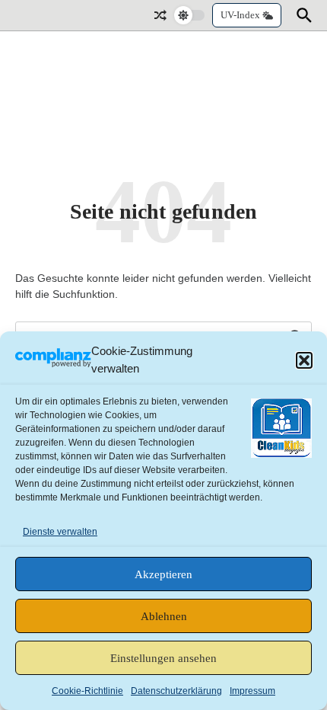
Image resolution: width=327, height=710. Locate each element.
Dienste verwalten (60, 531)
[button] (304, 360)
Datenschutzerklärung (176, 691)
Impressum (252, 691)
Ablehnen (164, 616)
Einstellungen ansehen (163, 658)
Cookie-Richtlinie (87, 691)
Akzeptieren (163, 574)
